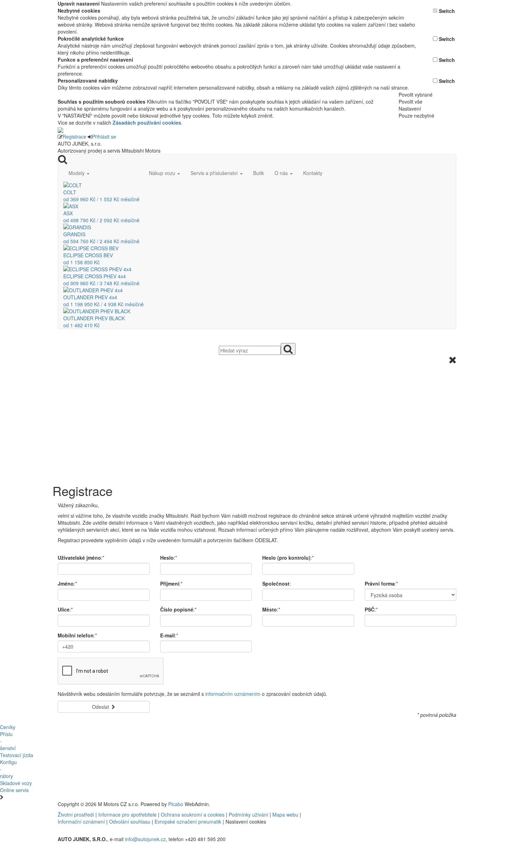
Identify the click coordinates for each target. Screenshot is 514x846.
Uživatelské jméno (79, 557)
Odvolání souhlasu (129, 821)
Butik (258, 172)
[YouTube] (368, 803)
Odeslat (101, 706)
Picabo (175, 803)
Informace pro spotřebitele (128, 814)
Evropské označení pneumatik (188, 821)
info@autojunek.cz (145, 838)
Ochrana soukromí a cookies (192, 814)
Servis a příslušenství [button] (215, 172)
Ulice (64, 609)
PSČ (369, 609)
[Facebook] (365, 803)
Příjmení (169, 583)
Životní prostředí (76, 814)
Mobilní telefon (76, 635)
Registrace (74, 136)
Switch (447, 10)
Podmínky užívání (248, 814)
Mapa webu (285, 814)
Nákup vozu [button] (163, 172)
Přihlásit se (104, 136)
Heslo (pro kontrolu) (286, 557)
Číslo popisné (176, 609)
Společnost (276, 583)
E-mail (167, 635)
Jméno (66, 583)
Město (269, 609)
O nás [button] (281, 172)
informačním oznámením (232, 693)
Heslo (167, 557)
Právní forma (380, 583)
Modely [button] (77, 172)
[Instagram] (371, 803)
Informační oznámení (81, 821)
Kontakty (312, 172)
